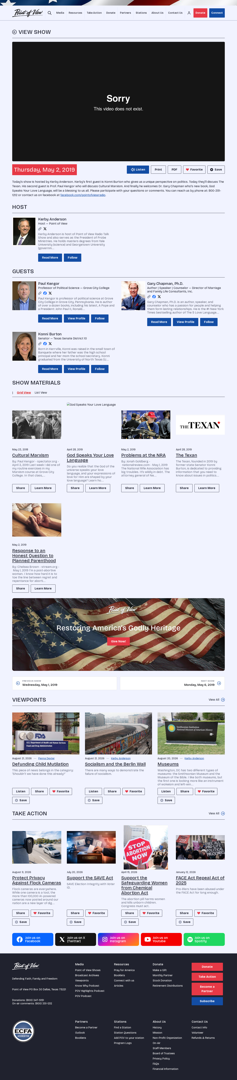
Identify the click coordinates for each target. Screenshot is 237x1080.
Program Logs (123, 1043)
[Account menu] (189, 12)
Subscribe (207, 1001)
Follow (72, 257)
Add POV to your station (129, 1037)
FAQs (156, 1063)
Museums (168, 764)
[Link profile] (39, 228)
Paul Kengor (48, 283)
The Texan (186, 455)
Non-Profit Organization (167, 1037)
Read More (50, 257)
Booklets (119, 975)
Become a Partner (207, 989)
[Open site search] (49, 13)
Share (20, 488)
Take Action (207, 976)
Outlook (80, 1032)
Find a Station (122, 1027)
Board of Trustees (164, 1053)
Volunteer (197, 1032)
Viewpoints (82, 980)
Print (158, 169)
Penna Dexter (46, 758)
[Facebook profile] (45, 293)
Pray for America (124, 970)
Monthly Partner (163, 975)
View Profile (76, 318)
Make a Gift (160, 970)
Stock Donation (162, 980)
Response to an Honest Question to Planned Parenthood (34, 555)
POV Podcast (83, 996)
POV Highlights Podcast (89, 991)
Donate (200, 12)
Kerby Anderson (52, 219)
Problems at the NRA (143, 455)
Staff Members (162, 1048)
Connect (217, 12)
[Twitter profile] (45, 228)
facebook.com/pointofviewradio (82, 195)
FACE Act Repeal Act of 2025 (200, 880)
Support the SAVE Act (90, 877)
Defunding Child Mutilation (40, 764)
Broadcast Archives (87, 975)
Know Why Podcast (87, 985)
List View (41, 392)
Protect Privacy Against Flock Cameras (36, 880)
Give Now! (118, 641)
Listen (20, 791)
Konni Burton (50, 334)
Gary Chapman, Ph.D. (165, 283)
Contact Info (199, 1027)
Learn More (43, 488)
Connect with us (124, 980)
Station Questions (125, 1032)
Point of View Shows (88, 970)
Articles (118, 985)
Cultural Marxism (30, 455)
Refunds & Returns (203, 1037)
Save (218, 169)
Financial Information (165, 1069)
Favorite (196, 169)
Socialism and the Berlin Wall (115, 764)
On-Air (156, 1043)
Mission (157, 1032)
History (157, 1027)
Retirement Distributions (168, 985)
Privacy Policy (161, 1058)
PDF (174, 169)
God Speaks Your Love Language (90, 458)
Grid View (24, 392)
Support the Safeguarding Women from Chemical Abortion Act (144, 885)
